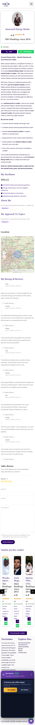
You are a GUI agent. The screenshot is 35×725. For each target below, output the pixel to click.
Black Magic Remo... (16, 613)
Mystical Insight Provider (30, 580)
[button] (4, 253)
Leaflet (14, 270)
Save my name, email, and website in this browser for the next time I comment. (16, 536)
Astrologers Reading (17, 607)
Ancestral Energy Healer (17, 29)
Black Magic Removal (4, 609)
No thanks (24, 690)
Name (3, 489)
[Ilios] (6, 4)
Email (3, 498)
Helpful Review (9, 303)
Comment (5, 508)
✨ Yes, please (10, 690)
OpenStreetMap (22, 270)
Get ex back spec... (4, 616)
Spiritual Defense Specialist (19, 580)
